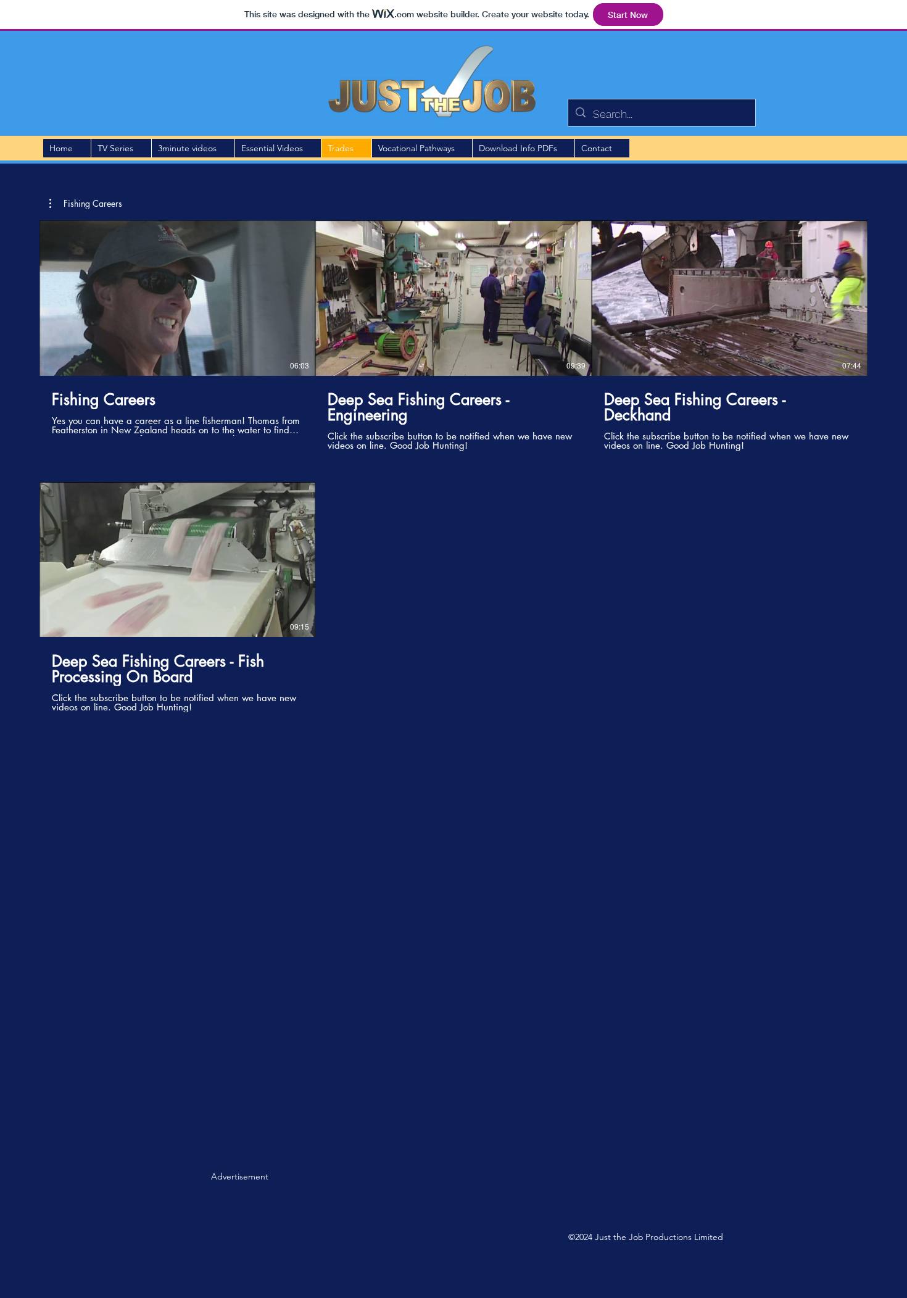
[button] (85, 204)
